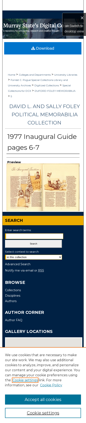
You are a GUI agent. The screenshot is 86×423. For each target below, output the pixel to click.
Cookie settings (25, 380)
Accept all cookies (43, 399)
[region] (43, 385)
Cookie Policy (51, 385)
